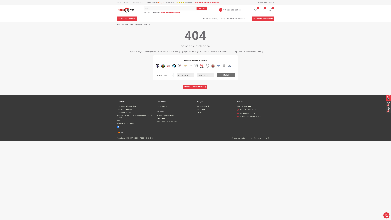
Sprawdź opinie (197, 127)
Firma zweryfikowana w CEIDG (180, 121)
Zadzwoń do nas (177, 127)
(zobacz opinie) (185, 115)
